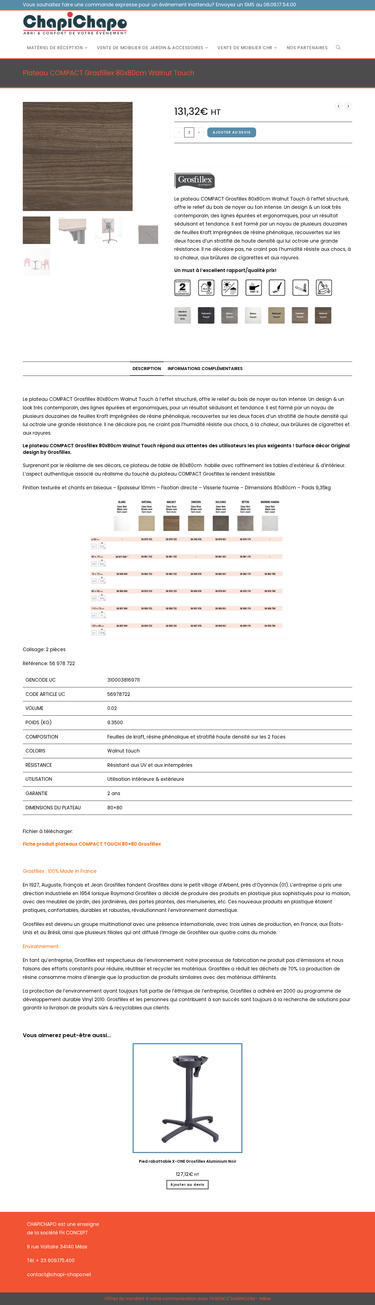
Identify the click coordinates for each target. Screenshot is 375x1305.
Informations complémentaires (205, 368)
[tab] (147, 369)
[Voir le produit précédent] (338, 106)
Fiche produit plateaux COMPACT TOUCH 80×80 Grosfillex (92, 844)
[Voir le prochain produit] (348, 106)
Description (147, 368)
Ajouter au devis (232, 132)
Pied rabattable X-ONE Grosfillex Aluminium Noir (187, 1161)
